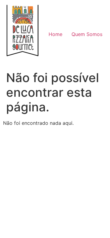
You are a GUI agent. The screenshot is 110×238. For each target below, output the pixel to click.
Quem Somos (87, 34)
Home (55, 34)
